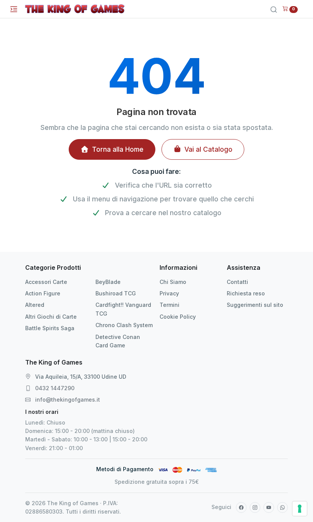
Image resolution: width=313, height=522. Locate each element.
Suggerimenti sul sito (255, 305)
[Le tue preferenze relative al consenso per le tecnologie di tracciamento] (299, 508)
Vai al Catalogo (208, 149)
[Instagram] (255, 507)
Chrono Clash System (124, 325)
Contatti (237, 282)
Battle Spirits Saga (49, 328)
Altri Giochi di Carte (51, 316)
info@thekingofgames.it (67, 399)
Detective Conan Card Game (117, 341)
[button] (290, 8)
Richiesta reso (246, 293)
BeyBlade (108, 282)
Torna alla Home (118, 149)
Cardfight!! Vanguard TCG (123, 309)
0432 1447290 (54, 388)
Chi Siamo (173, 282)
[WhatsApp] (282, 507)
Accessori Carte (46, 282)
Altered (34, 305)
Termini (169, 305)
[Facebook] (241, 507)
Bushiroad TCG (115, 293)
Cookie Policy (178, 316)
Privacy (169, 293)
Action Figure (42, 293)
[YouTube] (268, 507)
